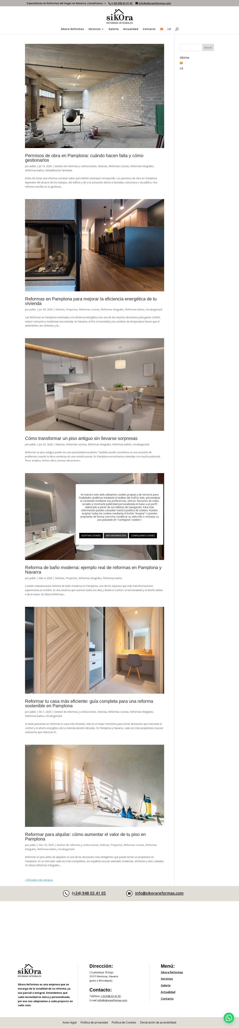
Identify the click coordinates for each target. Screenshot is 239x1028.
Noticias (102, 166)
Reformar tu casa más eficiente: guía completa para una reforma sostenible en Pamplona (89, 703)
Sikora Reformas (72, 29)
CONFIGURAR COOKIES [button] (143, 535)
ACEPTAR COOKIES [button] (91, 535)
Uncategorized (154, 309)
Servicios (95, 29)
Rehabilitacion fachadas (58, 170)
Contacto (149, 29)
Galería (114, 29)
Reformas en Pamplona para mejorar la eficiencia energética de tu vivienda (91, 301)
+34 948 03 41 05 (111, 996)
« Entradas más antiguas (39, 880)
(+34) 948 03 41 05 (121, 3)
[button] (229, 1018)
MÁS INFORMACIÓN (116, 535)
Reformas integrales (142, 166)
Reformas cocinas (119, 166)
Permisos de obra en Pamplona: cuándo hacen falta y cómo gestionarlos (84, 158)
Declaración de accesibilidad (158, 1022)
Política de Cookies (124, 1022)
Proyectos (72, 309)
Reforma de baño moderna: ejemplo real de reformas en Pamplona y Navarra (93, 570)
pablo (33, 166)
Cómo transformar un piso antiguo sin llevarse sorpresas (81, 438)
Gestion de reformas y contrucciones (76, 166)
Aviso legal (70, 1022)
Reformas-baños (34, 170)
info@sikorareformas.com (159, 893)
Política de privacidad (94, 1022)
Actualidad (130, 29)
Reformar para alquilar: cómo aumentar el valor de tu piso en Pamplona (85, 837)
